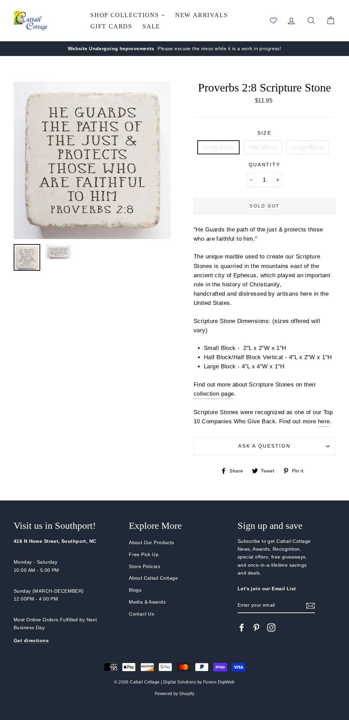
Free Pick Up (143, 554)
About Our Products (151, 542)
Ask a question (264, 446)
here (324, 421)
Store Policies (144, 566)
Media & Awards (147, 602)
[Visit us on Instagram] (271, 627)
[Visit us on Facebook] (242, 627)
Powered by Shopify (175, 693)
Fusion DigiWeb (219, 682)
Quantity (264, 164)
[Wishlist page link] (273, 20)
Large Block (308, 147)
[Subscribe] (310, 605)
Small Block (218, 147)
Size (264, 133)
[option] (174, 49)
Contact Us (141, 614)
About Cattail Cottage (153, 578)
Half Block (263, 147)
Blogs (135, 590)
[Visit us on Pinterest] (256, 627)
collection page (214, 394)
